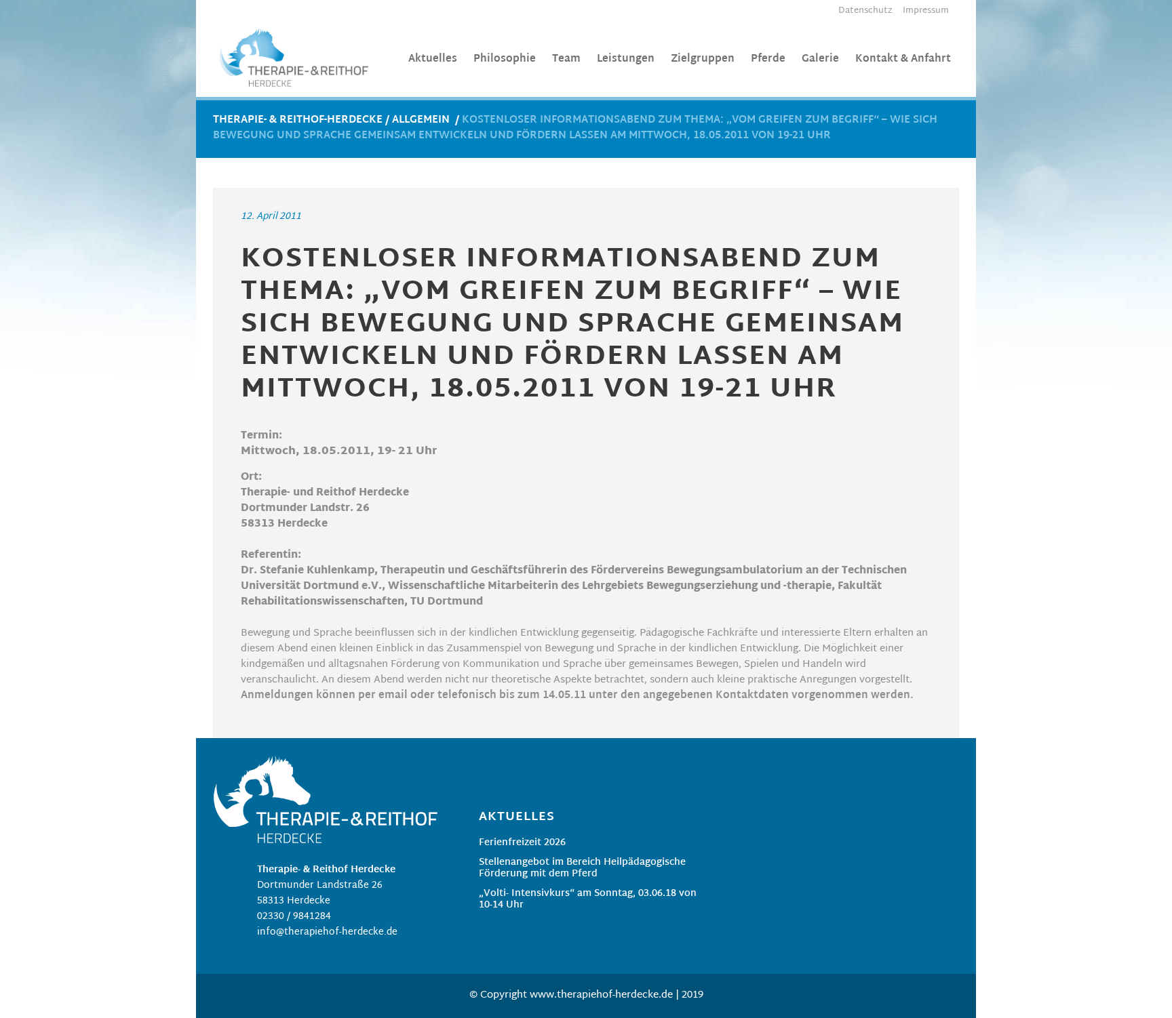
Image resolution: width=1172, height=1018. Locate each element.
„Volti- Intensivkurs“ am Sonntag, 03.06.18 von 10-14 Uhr (588, 901)
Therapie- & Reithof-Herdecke (298, 120)
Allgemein (421, 120)
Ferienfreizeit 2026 (522, 844)
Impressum (926, 11)
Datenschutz (865, 11)
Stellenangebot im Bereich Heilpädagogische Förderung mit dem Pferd (582, 869)
